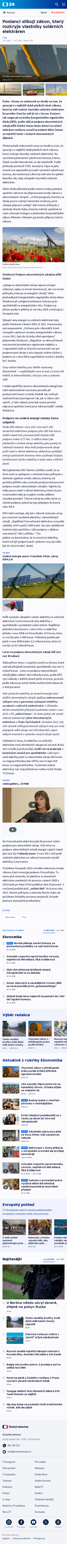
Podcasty (7, 1486)
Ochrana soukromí (21, 1538)
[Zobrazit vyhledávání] (56, 4)
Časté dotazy (42, 1505)
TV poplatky (8, 1474)
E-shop (6, 1499)
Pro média (40, 1461)
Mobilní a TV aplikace (13, 1505)
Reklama (39, 1468)
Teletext (7, 1480)
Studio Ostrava (42, 1480)
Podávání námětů (44, 1499)
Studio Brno (41, 1474)
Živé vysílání (8, 1468)
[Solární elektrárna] (33, 244)
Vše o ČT (6, 1511)
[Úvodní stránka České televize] (15, 1426)
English (5, 1538)
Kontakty (40, 1511)
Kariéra (39, 1493)
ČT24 (4, 38)
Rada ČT (39, 1486)
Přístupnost (39, 1538)
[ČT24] (8, 4)
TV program (8, 1461)
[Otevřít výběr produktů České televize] (63, 4)
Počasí (6, 1493)
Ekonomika (10, 917)
